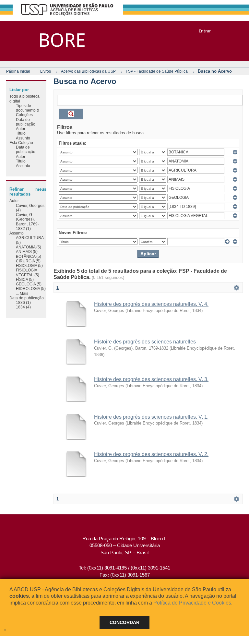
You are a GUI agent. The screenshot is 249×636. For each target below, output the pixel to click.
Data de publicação (25, 121)
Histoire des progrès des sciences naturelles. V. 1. (151, 417)
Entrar (205, 31)
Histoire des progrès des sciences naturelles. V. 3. (151, 379)
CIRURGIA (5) (28, 261)
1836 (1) (23, 302)
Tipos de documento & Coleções (27, 110)
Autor (20, 128)
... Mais (22, 293)
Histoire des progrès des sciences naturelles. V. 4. (151, 304)
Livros (45, 71)
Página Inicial (18, 71)
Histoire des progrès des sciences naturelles (145, 341)
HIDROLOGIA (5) (31, 288)
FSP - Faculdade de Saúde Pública (157, 71)
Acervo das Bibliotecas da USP (88, 71)
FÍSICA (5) (25, 279)
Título (21, 133)
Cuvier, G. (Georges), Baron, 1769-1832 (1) (27, 221)
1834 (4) (23, 307)
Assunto (23, 138)
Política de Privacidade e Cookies (192, 603)
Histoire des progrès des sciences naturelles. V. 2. (151, 454)
